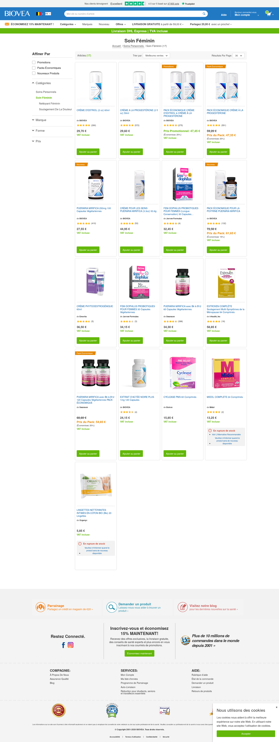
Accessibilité (115, 737)
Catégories (43, 83)
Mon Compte (127, 674)
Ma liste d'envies (129, 678)
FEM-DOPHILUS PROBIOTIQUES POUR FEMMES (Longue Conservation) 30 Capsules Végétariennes (181, 211)
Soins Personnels (133, 46)
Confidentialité (151, 737)
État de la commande (202, 678)
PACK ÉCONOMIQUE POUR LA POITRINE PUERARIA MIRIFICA (223, 209)
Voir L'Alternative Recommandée (226, 434)
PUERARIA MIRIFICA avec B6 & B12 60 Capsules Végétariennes (182, 307)
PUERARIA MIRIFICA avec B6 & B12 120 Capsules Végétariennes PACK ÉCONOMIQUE (95, 399)
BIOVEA (83, 120)
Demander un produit (202, 682)
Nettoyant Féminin (49, 103)
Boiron (169, 407)
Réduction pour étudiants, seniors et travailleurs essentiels (138, 692)
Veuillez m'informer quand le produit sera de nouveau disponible (227, 441)
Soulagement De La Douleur (55, 109)
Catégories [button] (66, 24)
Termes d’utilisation (133, 737)
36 (236, 55)
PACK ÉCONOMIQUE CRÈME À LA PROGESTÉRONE (225, 111)
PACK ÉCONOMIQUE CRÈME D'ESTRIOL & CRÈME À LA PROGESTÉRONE (179, 113)
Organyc (83, 520)
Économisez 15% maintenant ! (32, 24)
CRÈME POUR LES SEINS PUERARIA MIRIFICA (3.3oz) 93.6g (138, 209)
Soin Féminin (44, 97)
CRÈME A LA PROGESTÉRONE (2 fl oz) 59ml (139, 111)
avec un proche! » (211, 24)
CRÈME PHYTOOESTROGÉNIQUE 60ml (95, 307)
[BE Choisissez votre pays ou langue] (39, 14)
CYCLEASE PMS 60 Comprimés (180, 396)
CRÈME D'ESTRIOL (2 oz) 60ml (93, 110)
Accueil (116, 46)
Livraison (196, 687)
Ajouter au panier (88, 151)
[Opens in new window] (63, 645)
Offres (119, 24)
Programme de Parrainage (134, 682)
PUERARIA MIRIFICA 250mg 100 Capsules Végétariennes (94, 209)
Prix (38, 141)
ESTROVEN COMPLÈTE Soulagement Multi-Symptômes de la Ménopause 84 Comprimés (225, 309)
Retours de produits (202, 691)
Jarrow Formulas (174, 218)
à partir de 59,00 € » (158, 24)
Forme (40, 130)
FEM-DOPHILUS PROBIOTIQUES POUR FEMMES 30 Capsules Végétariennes (137, 309)
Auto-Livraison (128, 687)
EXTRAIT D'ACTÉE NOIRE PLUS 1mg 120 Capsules (137, 398)
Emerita (83, 316)
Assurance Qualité (59, 678)
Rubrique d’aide (200, 674)
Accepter (246, 733)
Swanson (170, 316)
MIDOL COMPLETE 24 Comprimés (225, 396)
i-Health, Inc (215, 316)
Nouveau (104, 24)
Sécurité (166, 737)
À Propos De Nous (59, 674)
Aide (224, 15)
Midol (212, 407)
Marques (87, 24)
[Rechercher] (204, 14)
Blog (52, 682)
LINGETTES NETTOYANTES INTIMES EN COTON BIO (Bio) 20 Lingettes (94, 512)
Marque (41, 120)
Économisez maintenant (139, 653)
